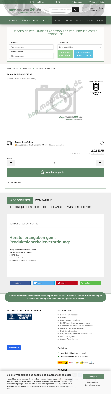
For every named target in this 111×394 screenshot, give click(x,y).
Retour (63, 317)
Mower (13, 20)
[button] (20, 283)
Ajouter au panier (55, 172)
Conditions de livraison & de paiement (76, 326)
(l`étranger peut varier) (56, 145)
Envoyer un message (69, 315)
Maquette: (64, 42)
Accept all (93, 376)
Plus (45, 20)
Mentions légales (67, 336)
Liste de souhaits (97, 2)
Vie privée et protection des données (76, 334)
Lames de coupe (30, 20)
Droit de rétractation (68, 331)
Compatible (43, 200)
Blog (69, 20)
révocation (14, 348)
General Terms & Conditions (72, 328)
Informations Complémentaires (92, 383)
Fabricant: (15, 42)
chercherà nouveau (65, 54)
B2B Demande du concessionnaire (75, 323)
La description (20, 200)
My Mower (40, 2)
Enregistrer (77, 2)
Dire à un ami (15, 183)
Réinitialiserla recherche (84, 54)
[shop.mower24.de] (25, 10)
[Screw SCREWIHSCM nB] (55, 100)
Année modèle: (17, 51)
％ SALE (58, 20)
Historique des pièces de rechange (36, 207)
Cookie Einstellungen (69, 339)
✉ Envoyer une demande (90, 20)
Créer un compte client (70, 320)
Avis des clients (79, 207)
